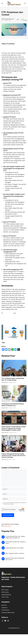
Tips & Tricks (5, 597)
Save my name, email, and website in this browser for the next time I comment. (14, 503)
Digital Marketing (6, 594)
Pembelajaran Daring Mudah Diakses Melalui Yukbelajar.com (13, 404)
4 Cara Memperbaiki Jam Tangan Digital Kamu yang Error (15, 537)
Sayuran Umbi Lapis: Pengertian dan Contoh (14, 558)
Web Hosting (5, 592)
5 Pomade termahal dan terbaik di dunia (15, 542)
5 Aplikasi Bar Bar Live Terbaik (14, 548)
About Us (4, 605)
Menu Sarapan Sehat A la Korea (14, 553)
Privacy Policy (5, 610)
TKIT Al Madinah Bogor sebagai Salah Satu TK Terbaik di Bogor (13, 379)
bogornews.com (9, 19)
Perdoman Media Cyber (8, 612)
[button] (25, 3)
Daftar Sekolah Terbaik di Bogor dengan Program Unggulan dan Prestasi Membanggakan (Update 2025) (14, 428)
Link (22, 18)
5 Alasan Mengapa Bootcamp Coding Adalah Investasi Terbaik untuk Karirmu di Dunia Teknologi (13, 455)
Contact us (4, 607)
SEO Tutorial (5, 589)
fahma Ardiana (5, 382)
